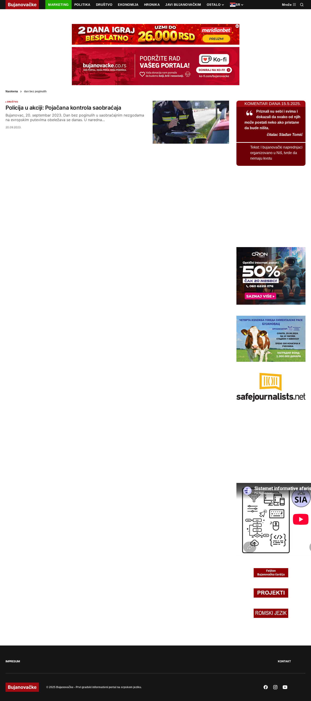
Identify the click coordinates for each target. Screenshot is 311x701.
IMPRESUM (13, 661)
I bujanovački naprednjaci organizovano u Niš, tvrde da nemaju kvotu (276, 152)
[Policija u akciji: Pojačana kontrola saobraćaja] (191, 122)
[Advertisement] (270, 205)
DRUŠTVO (12, 102)
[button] (301, 4)
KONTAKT (284, 661)
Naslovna (12, 91)
